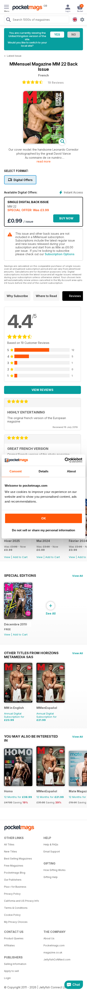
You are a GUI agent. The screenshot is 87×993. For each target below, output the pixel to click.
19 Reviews (56, 82)
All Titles (9, 844)
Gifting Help (51, 877)
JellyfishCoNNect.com (57, 959)
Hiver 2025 (12, 541)
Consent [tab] (16, 471)
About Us (49, 938)
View (7, 557)
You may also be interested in (31, 736)
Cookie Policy (12, 914)
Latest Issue (14, 55)
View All (77, 575)
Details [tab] (44, 471)
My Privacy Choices (16, 921)
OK (43, 518)
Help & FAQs (51, 844)
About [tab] (71, 471)
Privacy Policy (12, 893)
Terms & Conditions (16, 907)
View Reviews (42, 390)
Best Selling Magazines (18, 858)
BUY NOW (66, 218)
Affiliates (9, 945)
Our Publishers (12, 879)
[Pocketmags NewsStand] (26, 8)
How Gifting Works (55, 870)
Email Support (52, 851)
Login (7, 978)
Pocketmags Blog (14, 872)
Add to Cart (20, 557)
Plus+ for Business (15, 886)
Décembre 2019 (15, 624)
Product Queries (13, 938)
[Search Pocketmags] (8, 20)
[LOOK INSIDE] (43, 142)
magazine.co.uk (53, 952)
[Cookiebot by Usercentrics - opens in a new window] (64, 460)
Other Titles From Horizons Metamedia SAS (31, 653)
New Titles (10, 851)
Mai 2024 (43, 541)
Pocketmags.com (54, 945)
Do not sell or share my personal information (43, 530)
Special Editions (20, 576)
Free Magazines (13, 865)
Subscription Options (59, 254)
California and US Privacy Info (21, 900)
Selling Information (15, 963)
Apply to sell (11, 970)
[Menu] (6, 7)
